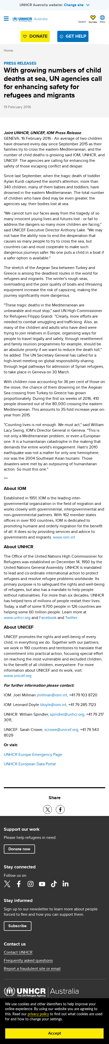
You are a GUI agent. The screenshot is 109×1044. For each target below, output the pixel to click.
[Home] (29, 19)
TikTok (53, 884)
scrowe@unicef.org (61, 729)
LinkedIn (65, 884)
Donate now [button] (19, 849)
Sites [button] (102, 21)
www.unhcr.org (17, 617)
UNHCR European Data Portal (30, 764)
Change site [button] (74, 4)
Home (8, 50)
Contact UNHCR (18, 952)
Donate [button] (93, 22)
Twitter (71, 617)
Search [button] (82, 21)
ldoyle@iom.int (53, 705)
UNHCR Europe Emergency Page (33, 754)
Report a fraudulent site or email (32, 968)
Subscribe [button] (17, 926)
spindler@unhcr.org (67, 714)
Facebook (48, 617)
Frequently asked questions (28, 960)
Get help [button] (76, 36)
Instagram (30, 884)
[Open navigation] (6, 19)
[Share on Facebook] (60, 809)
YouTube (42, 884)
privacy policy (38, 1014)
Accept (54, 1033)
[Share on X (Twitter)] (47, 809)
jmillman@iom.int (52, 695)
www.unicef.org (17, 676)
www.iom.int (64, 537)
